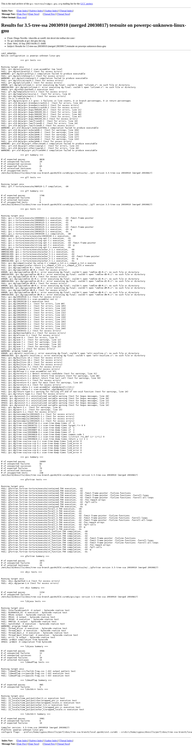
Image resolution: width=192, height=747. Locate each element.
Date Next (34, 14)
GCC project (86, 3)
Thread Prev (49, 14)
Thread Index (66, 10)
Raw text (21, 17)
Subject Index (36, 10)
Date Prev (22, 14)
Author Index (51, 10)
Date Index (22, 10)
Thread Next (63, 14)
